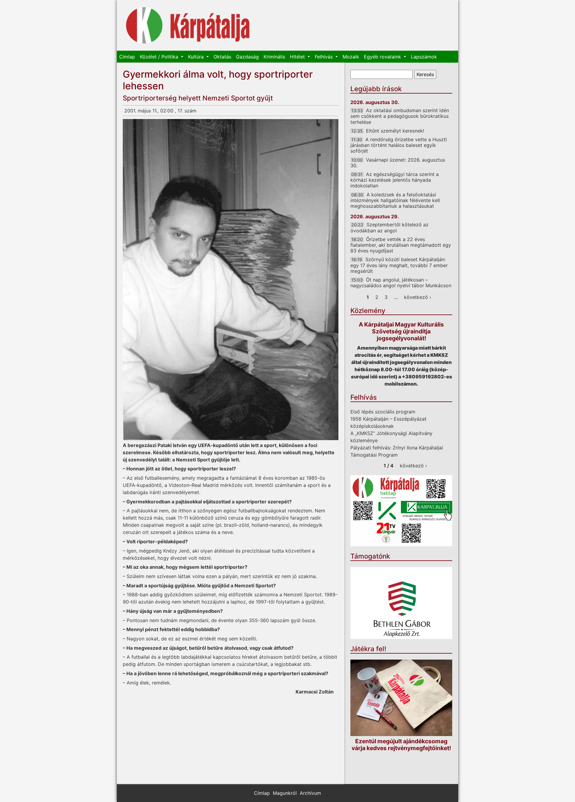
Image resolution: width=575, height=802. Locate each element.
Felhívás (324, 57)
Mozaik (351, 57)
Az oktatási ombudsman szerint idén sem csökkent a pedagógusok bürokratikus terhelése (399, 116)
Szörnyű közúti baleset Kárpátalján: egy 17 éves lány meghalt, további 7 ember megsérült (399, 265)
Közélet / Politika (160, 57)
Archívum (310, 793)
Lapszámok (424, 57)
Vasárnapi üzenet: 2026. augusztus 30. (397, 162)
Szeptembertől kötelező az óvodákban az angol (389, 227)
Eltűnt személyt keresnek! (395, 131)
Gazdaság (247, 57)
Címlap (127, 57)
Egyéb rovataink (383, 57)
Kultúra (196, 57)
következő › (417, 297)
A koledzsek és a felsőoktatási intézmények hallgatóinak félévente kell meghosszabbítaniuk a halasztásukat (395, 200)
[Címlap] (188, 25)
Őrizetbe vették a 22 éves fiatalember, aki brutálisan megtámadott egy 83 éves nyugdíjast (400, 245)
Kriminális (274, 57)
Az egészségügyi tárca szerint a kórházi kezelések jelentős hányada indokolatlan (394, 180)
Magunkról (285, 793)
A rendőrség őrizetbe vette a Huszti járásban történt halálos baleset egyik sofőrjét (398, 145)
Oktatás (222, 57)
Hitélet (298, 57)
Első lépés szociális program (382, 412)
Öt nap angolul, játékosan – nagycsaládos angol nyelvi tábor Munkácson (400, 282)
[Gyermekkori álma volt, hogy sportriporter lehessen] (230, 279)
